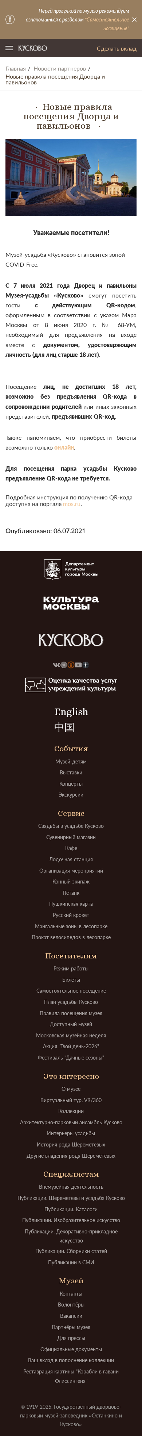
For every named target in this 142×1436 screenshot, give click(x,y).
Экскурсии (71, 794)
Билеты (71, 980)
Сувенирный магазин (71, 837)
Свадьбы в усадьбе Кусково (71, 826)
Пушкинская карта (71, 904)
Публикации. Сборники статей (71, 1251)
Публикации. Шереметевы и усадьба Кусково (71, 1198)
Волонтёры (71, 1304)
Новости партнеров (59, 68)
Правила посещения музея (71, 1013)
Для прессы (71, 1338)
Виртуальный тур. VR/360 (71, 1100)
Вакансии (71, 1316)
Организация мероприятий (71, 870)
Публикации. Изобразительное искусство (71, 1220)
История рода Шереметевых (71, 1144)
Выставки (71, 772)
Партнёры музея (71, 1327)
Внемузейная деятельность (71, 1187)
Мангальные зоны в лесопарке (71, 926)
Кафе (71, 848)
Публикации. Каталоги (71, 1209)
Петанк (71, 893)
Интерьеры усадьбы (71, 1133)
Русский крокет (71, 915)
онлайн (64, 447)
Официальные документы (71, 1349)
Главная (15, 68)
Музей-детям (71, 761)
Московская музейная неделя (71, 1035)
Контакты (71, 1294)
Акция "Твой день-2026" (71, 1046)
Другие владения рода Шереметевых (71, 1156)
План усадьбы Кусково (71, 1002)
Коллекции (71, 1111)
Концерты (71, 784)
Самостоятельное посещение (71, 991)
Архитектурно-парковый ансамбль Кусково (71, 1122)
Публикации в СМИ (71, 1262)
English (71, 712)
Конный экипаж (71, 881)
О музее (71, 1089)
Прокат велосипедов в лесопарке (71, 937)
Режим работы (71, 968)
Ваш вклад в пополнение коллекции (71, 1360)
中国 (64, 727)
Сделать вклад (117, 48)
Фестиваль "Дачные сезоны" (71, 1057)
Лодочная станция (71, 859)
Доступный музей (71, 1024)
